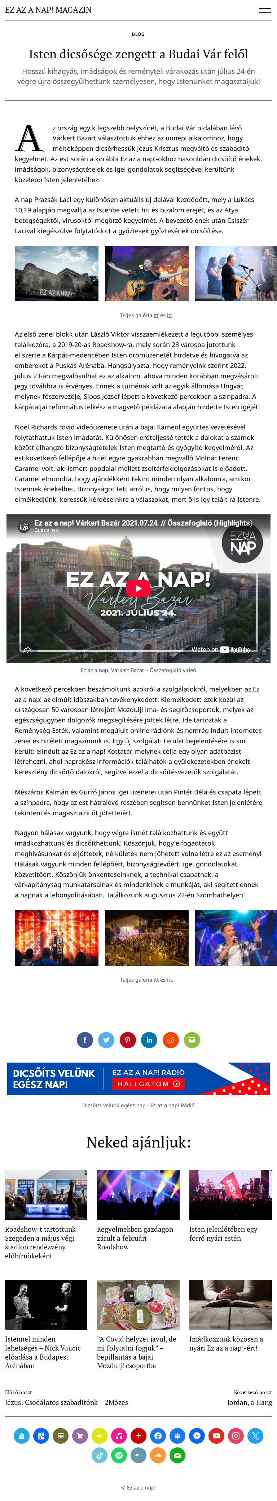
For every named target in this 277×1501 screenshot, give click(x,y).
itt (156, 315)
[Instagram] (236, 1436)
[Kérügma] (80, 1436)
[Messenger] (197, 1436)
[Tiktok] (99, 1455)
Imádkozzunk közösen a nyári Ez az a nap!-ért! (226, 1343)
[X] (255, 1436)
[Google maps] (41, 1436)
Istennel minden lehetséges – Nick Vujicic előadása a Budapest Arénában (43, 1352)
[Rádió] (99, 1436)
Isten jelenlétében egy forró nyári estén (223, 1234)
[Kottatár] (119, 1436)
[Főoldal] (21, 1436)
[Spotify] (119, 1455)
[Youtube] (216, 1436)
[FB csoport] (177, 1436)
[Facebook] (158, 1436)
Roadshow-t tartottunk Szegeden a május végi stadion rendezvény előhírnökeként (40, 1242)
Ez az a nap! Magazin (48, 10)
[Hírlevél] (177, 1455)
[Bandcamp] (138, 1455)
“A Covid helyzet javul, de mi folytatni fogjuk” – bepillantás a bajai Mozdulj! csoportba (136, 1352)
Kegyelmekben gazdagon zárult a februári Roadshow (135, 1238)
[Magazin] (60, 1436)
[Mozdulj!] (138, 1436)
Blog (138, 34)
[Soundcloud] (158, 1455)
